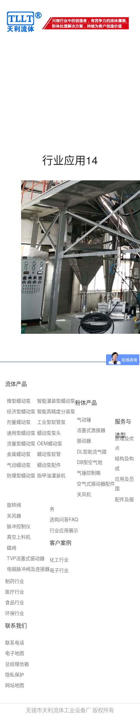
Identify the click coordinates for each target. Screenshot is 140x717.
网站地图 (14, 685)
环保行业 (14, 613)
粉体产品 (86, 402)
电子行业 (59, 570)
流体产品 (16, 384)
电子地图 (14, 652)
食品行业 (14, 602)
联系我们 (16, 625)
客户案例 (60, 543)
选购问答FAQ (64, 519)
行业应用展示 (64, 530)
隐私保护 (14, 674)
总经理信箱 (17, 663)
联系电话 (14, 642)
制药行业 (14, 581)
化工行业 (59, 559)
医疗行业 (14, 591)
